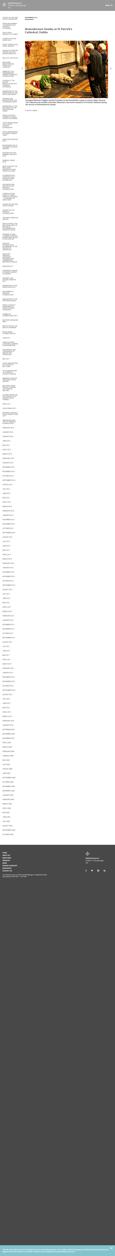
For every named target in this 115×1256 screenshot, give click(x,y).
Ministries (6, 858)
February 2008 (8, 751)
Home (4, 853)
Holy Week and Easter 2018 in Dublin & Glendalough (8, 187)
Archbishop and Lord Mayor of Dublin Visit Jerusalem (9, 352)
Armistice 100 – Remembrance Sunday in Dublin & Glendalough (9, 74)
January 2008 (7, 756)
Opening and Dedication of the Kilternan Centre (9, 100)
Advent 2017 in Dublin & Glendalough (8, 211)
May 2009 (6, 812)
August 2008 (7, 769)
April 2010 (6, 712)
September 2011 (8, 637)
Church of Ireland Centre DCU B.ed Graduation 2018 (10, 52)
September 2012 (8, 585)
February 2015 (8, 458)
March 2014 (7, 506)
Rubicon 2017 (7, 266)
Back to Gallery (32, 110)
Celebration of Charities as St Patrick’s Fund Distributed (8, 178)
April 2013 (6, 554)
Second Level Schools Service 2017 (9, 279)
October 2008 (7, 782)
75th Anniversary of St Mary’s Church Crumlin (9, 372)
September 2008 (8, 777)
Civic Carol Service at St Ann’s (10, 33)
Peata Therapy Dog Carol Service (10, 45)
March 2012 (7, 611)
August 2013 (7, 537)
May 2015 (6, 445)
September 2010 (8, 690)
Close (111, 1248)
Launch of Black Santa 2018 (9, 39)
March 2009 (7, 804)
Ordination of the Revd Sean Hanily (9, 299)
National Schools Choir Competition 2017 (10, 414)
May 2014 (6, 497)
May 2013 (6, 550)
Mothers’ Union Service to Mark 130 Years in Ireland (9, 388)
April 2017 (6, 404)
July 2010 (6, 699)
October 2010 (7, 686)
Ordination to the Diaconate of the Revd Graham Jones (9, 108)
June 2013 (6, 546)
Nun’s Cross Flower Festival (9, 332)
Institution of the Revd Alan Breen (9, 326)
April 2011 (6, 659)
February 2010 (8, 721)
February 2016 (8, 427)
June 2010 (6, 703)
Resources (6, 868)
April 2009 (6, 808)
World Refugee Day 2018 (10, 140)
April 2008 (6, 742)
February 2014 (8, 511)
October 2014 (7, 476)
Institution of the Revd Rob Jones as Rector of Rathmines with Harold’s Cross (9, 227)
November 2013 (8, 524)
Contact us (7, 871)
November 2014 (8, 471)
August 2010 (7, 694)
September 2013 (8, 532)
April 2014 (6, 502)
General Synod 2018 (8, 161)
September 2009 (8, 830)
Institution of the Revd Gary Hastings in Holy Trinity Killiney (9, 169)
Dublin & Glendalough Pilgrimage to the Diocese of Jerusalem (9, 246)
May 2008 (6, 760)
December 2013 (8, 519)
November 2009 (8, 734)
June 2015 (6, 441)
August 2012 (7, 589)
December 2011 (8, 624)
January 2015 (7, 462)
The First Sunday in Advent (10, 218)
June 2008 (6, 773)
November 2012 (8, 576)
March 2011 (7, 664)
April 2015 (6, 449)
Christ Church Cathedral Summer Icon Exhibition (10, 343)
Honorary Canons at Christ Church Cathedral (10, 272)
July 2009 (6, 821)
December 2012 (8, 572)
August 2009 (7, 825)
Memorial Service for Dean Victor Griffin (9, 379)
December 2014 (8, 467)
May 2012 (6, 602)
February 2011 (8, 668)
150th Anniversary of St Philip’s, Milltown (10, 364)
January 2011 (7, 672)
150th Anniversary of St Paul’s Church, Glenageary (10, 125)
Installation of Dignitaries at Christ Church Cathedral (8, 307)
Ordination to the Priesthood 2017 (9, 286)
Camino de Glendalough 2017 (10, 314)
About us (6, 855)
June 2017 (6, 338)
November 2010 (8, 681)
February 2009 (8, 799)
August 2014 (7, 484)
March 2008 (7, 747)
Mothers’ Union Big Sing (10, 320)
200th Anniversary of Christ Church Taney (10, 133)
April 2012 (6, 607)
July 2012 (6, 594)
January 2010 (7, 725)
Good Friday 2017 (9, 408)
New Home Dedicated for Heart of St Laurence (8, 65)
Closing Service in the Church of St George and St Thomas (10, 397)
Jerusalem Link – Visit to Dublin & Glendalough (9, 421)
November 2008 (8, 786)
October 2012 (7, 581)
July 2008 (6, 764)
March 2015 (7, 454)
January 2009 (7, 795)
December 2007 (8, 738)
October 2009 (7, 834)
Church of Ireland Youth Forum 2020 (10, 18)
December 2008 (8, 791)
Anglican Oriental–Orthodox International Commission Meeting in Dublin (9, 258)
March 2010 (7, 716)
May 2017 (6, 359)
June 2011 (6, 651)
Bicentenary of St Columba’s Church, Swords (10, 147)
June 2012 (6, 598)
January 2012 (7, 620)
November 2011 (8, 629)
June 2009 (6, 817)
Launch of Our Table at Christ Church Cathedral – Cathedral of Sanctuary (10, 197)
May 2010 (6, 707)
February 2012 (8, 616)
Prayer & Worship (9, 866)
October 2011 (7, 633)
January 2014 (7, 515)
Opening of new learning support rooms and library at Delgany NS (10, 236)
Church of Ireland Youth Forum (10, 205)
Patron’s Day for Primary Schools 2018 (9, 154)
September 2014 (8, 480)
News (4, 863)
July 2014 (6, 489)
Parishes (6, 860)
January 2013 (7, 567)
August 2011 (7, 642)
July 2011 (6, 646)
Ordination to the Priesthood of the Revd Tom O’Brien (10, 92)
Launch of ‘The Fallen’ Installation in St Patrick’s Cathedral (9, 84)
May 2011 (6, 655)
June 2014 (6, 493)
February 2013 (8, 563)
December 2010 (8, 677)
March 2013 (7, 559)
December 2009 (8, 729)
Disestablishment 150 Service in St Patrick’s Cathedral (9, 26)
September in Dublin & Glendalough (8, 293)
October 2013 (7, 528)
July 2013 (6, 541)
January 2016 (7, 432)
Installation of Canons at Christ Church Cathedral (10, 116)
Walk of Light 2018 (10, 58)
